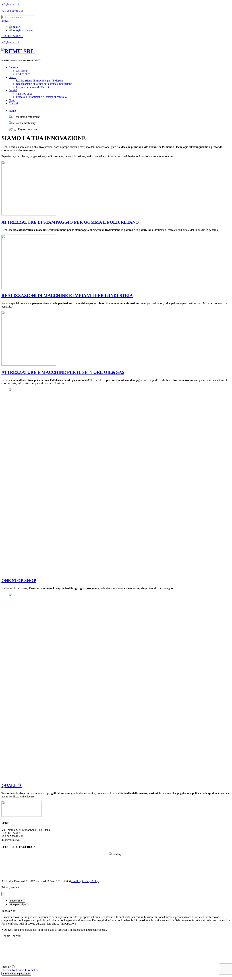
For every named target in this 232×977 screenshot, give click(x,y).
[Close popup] (2, 894)
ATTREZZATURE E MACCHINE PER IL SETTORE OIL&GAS (62, 372)
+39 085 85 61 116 (12, 10)
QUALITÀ (11, 785)
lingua (5, 20)
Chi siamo (22, 70)
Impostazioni (17, 900)
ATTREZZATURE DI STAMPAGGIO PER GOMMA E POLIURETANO (70, 222)
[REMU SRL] (18, 51)
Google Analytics (19, 904)
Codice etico (23, 74)
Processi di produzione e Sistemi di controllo (41, 96)
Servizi (13, 90)
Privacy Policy (90, 881)
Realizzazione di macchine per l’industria (39, 80)
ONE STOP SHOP (18, 580)
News (12, 100)
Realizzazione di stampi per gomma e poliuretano (44, 83)
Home (12, 110)
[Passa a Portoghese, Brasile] (21, 30)
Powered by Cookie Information (19, 970)
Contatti (13, 103)
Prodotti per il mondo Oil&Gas (33, 87)
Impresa (13, 67)
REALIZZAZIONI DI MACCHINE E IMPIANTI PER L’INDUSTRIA (67, 295)
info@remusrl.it (10, 4)
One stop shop (24, 93)
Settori (12, 77)
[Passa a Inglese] (14, 26)
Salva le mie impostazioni (16, 973)
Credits (75, 881)
